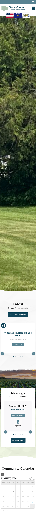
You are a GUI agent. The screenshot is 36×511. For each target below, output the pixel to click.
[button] (33, 8)
